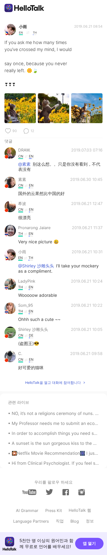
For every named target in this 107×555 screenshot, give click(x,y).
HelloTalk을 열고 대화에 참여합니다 (53, 382)
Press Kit (53, 510)
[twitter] (49, 492)
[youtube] (29, 492)
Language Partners (31, 521)
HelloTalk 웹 (80, 510)
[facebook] (65, 492)
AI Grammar (27, 510)
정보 (90, 520)
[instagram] (81, 492)
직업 (60, 520)
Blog (74, 521)
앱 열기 (89, 543)
